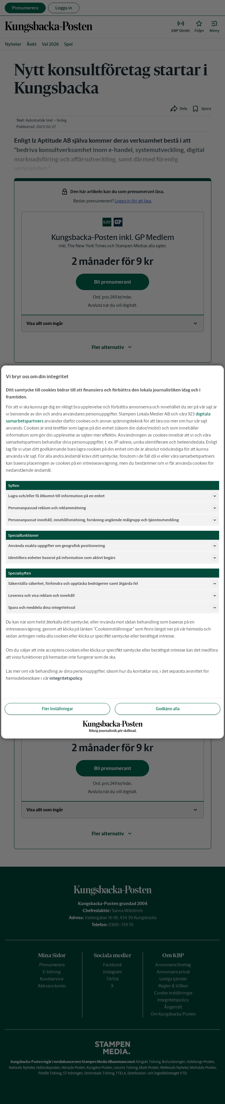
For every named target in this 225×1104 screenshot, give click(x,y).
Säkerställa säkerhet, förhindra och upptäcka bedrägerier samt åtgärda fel (73, 583)
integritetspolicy (66, 678)
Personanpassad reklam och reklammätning (47, 507)
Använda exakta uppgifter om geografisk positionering (56, 545)
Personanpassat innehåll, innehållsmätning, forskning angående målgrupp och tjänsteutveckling (93, 519)
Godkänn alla (168, 708)
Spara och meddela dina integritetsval (41, 607)
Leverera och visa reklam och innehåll (41, 595)
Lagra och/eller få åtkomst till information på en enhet (56, 495)
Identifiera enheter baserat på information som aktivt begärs (61, 557)
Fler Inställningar (57, 708)
